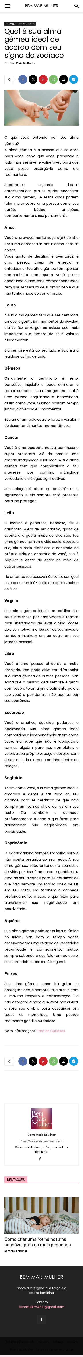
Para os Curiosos (50, 1030)
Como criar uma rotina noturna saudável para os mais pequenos (37, 1242)
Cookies (44, 1342)
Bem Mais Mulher (21, 63)
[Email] (63, 79)
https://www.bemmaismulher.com (41, 1141)
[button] (7, 6)
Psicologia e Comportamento (20, 23)
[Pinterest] (43, 79)
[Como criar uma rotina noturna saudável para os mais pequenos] (41, 1215)
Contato (72, 1342)
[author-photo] (41, 1128)
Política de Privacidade (20, 1342)
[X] (33, 79)
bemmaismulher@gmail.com (41, 1307)
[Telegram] (73, 79)
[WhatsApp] (53, 79)
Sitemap (58, 1342)
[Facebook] (22, 79)
